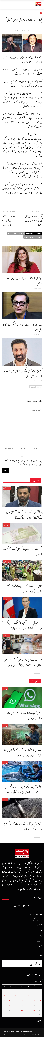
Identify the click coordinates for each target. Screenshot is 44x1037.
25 (34, 1009)
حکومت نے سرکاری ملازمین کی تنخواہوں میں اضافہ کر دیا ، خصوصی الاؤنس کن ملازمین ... (23, 662)
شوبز (41, 13)
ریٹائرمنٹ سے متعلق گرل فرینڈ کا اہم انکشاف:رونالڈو (9, 220)
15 (10, 1000)
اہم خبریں (9, 488)
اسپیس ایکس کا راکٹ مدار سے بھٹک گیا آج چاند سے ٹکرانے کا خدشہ (23, 826)
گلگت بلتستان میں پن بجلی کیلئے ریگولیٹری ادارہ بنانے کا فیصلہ (33, 220)
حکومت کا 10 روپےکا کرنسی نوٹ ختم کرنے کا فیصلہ (22, 551)
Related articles (33, 233)
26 (28, 1009)
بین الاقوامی (5, 599)
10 (40, 1000)
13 (22, 1000)
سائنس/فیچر (5, 689)
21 (15, 1005)
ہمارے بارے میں (21, 1034)
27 (22, 1009)
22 (10, 1005)
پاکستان (4, 488)
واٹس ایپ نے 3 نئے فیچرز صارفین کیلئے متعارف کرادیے (24, 715)
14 (15, 1000)
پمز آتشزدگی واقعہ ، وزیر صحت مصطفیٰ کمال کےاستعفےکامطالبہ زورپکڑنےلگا (24, 514)
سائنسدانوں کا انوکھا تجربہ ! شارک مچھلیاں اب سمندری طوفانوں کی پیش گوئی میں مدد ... (23, 789)
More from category (33, 237)
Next (33, 386)
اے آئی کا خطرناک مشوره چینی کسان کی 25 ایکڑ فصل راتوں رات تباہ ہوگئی (22, 752)
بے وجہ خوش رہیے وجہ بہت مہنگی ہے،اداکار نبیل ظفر (22, 326)
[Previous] (38, 672)
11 (34, 1000)
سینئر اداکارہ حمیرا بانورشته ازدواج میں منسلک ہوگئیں (23, 280)
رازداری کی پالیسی (34, 1034)
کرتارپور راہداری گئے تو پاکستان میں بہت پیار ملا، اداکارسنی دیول (22, 372)
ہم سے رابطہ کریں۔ (9, 1034)
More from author (16, 233)
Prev (38, 386)
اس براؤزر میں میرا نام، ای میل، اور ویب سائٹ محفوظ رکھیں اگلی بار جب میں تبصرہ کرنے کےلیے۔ (23, 461)
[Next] (35, 672)
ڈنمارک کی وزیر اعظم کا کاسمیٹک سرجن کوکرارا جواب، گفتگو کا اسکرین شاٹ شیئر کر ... (22, 625)
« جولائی (39, 1020)
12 (28, 1000)
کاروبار (4, 525)
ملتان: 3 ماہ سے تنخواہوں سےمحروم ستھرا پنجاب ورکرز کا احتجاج (23, 588)
